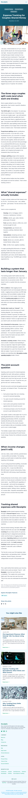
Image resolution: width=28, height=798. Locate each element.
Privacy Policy (4, 758)
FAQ (2, 748)
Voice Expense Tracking (18, 773)
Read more (5, 647)
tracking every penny (12, 298)
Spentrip (4, 782)
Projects (5, 595)
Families (10, 773)
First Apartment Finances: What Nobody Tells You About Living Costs (14, 636)
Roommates (3, 773)
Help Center (3, 750)
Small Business (16, 771)
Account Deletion (5, 763)
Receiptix (3, 511)
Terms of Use (4, 761)
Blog (2, 739)
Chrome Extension (5, 752)
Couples (10, 771)
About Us (3, 737)
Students (24, 771)
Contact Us (3, 742)
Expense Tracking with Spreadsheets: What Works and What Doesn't (13, 670)
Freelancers (3, 771)
